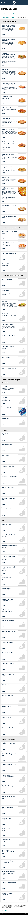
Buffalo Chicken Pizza (8, 129)
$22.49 (3, 161)
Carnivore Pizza (6, 107)
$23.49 (3, 173)
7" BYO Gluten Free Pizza (9, 83)
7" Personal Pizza (7, 96)
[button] (4, 2)
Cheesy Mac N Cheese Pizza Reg (8, 39)
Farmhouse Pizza (7, 166)
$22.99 (3, 183)
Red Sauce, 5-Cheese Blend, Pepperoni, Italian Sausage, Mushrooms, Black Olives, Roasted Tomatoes (8, 145)
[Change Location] (1, 2)
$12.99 (3, 103)
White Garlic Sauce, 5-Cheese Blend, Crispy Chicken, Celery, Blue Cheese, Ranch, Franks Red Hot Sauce (9, 133)
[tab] (9, 17)
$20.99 (3, 78)
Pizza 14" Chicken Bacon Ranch (9, 216)
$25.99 (3, 48)
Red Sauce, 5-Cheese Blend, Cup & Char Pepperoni (9, 158)
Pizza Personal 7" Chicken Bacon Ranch (9, 206)
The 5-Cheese (6, 118)
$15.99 (3, 92)
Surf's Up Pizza (6, 177)
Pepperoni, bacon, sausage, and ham (9, 110)
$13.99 (3, 34)
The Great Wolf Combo (8, 142)
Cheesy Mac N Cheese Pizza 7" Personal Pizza (8, 25)
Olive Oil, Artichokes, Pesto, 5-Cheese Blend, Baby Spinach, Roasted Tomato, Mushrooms (8, 169)
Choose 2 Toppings (6, 98)
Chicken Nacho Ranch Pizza (8, 188)
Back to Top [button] (5, 910)
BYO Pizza (5, 69)
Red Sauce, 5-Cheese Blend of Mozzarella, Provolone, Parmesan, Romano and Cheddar (9, 121)
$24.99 (3, 137)
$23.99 (3, 65)
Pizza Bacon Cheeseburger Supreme (8, 53)
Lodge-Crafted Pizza (9, 21)
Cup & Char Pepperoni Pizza (8, 155)
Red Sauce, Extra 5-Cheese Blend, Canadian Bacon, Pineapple (9, 180)
